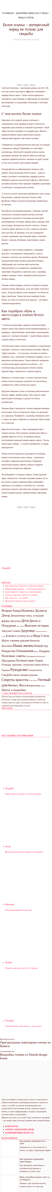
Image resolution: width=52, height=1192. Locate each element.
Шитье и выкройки (14, 690)
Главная (7, 13)
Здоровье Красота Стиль (32, 13)
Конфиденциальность (19, 1133)
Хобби (43, 686)
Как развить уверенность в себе (33, 1142)
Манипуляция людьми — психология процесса (25, 589)
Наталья (9, 904)
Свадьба (7, 674)
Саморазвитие (35, 670)
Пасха (36, 651)
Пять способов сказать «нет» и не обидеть (35, 1178)
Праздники (8, 660)
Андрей (6, 568)
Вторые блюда (11, 610)
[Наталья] (27, 876)
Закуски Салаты (11, 630)
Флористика (33, 685)
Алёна (8, 962)
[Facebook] (19, 85)
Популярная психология (35, 656)
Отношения (24, 651)
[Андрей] (27, 760)
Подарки (44, 651)
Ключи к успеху (16, 635)
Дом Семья (20, 626)
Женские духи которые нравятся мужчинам (24, 852)
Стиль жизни (33, 680)
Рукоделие (19, 669)
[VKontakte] (9, 1061)
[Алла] (27, 818)
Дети (25, 621)
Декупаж (15, 620)
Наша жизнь (23, 645)
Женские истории (36, 625)
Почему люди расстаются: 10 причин (21, 595)
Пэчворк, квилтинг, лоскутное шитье (21, 664)
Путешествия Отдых (29, 660)
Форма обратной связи (19, 1129)
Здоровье (28, 631)
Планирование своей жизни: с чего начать (23, 1026)
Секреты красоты (15, 680)
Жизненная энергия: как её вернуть (20, 601)
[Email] (32, 85)
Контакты (11, 1126)
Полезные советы (13, 656)
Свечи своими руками (24, 674)
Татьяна (9, 1020)
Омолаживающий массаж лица (18, 910)
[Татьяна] (27, 992)
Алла (8, 846)
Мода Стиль (26, 17)
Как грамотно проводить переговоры (32, 1160)
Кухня (30, 636)
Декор (6, 615)
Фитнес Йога (17, 685)
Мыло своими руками (15, 640)
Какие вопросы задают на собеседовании (23, 592)
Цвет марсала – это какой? (16, 598)
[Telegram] (6, 1061)
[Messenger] (26, 85)
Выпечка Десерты (34, 610)
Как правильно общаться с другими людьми (24, 586)
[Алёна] (27, 934)
